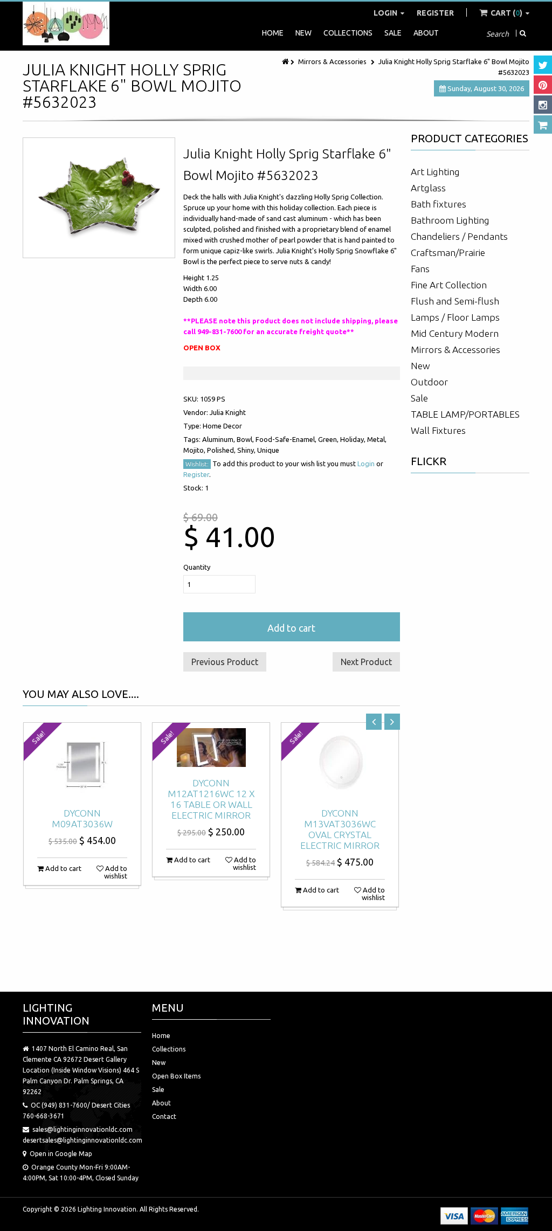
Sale (393, 33)
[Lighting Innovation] (66, 23)
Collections (347, 33)
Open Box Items (176, 1076)
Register (435, 13)
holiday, (353, 439)
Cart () (506, 13)
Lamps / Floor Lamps (455, 317)
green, (329, 439)
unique (268, 450)
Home (273, 33)
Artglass (428, 188)
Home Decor (222, 426)
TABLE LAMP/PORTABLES (465, 414)
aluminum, (219, 439)
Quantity (196, 567)
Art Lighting (435, 172)
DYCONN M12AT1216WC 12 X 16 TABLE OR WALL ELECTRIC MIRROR (211, 799)
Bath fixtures (438, 204)
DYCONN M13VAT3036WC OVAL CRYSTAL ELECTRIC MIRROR (340, 829)
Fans (420, 269)
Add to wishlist (115, 872)
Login (386, 13)
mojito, (195, 450)
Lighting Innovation (107, 1209)
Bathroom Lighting (450, 220)
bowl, (246, 439)
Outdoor (429, 382)
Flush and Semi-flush (455, 301)
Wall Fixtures (438, 430)
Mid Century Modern (455, 333)
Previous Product (224, 662)
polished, (222, 450)
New (303, 33)
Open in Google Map (61, 1153)
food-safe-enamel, (287, 439)
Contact (164, 1116)
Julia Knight (228, 412)
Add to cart (291, 628)
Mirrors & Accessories (332, 61)
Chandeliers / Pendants (459, 236)
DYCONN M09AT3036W (82, 818)
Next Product (366, 662)
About (426, 33)
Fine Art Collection (449, 285)
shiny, (247, 450)
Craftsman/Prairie (448, 252)
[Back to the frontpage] (286, 61)
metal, (377, 439)
